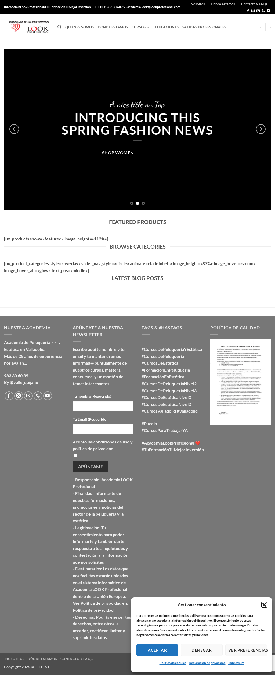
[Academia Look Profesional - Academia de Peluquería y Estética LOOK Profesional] (26, 27)
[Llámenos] (263, 11)
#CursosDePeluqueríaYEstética (172, 349)
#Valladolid (187, 410)
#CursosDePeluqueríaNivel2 (169, 383)
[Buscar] (59, 27)
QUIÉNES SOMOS (79, 27)
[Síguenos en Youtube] (268, 11)
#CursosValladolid (159, 410)
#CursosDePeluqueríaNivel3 (169, 390)
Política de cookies (173, 663)
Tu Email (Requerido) (90, 419)
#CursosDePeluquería (163, 356)
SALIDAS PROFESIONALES (204, 27)
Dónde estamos (223, 4)
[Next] (261, 129)
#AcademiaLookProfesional (168, 442)
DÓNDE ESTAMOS (113, 27)
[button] (264, 604)
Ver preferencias (247, 650)
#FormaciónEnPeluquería (166, 369)
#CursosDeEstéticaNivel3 (166, 397)
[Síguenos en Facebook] (247, 11)
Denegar (201, 650)
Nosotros (198, 4)
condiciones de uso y (113, 441)
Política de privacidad (93, 609)
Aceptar (157, 650)
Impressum (236, 663)
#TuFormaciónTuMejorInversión (173, 449)
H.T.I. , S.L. (43, 667)
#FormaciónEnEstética (163, 376)
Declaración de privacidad (207, 663)
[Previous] (14, 129)
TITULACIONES (166, 27)
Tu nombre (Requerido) (92, 396)
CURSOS (139, 27)
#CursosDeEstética (160, 362)
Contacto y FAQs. (254, 4)
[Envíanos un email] (258, 11)
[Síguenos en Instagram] (253, 11)
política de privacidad (93, 448)
